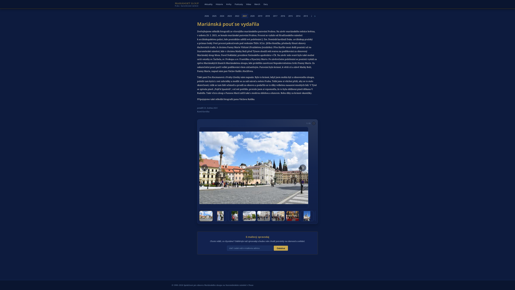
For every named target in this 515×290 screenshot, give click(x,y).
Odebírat (281, 248)
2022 (237, 16)
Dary (266, 4)
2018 (267, 16)
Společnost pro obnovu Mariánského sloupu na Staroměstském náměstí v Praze (218, 285)
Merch (257, 4)
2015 (290, 16)
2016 (283, 16)
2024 (222, 16)
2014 (298, 16)
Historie (219, 4)
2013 (306, 16)
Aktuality (208, 4)
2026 (207, 16)
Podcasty (239, 4)
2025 (214, 16)
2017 (275, 16)
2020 (252, 16)
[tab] (206, 216)
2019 (260, 16)
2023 (229, 16)
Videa (248, 4)
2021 (245, 16)
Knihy (228, 4)
